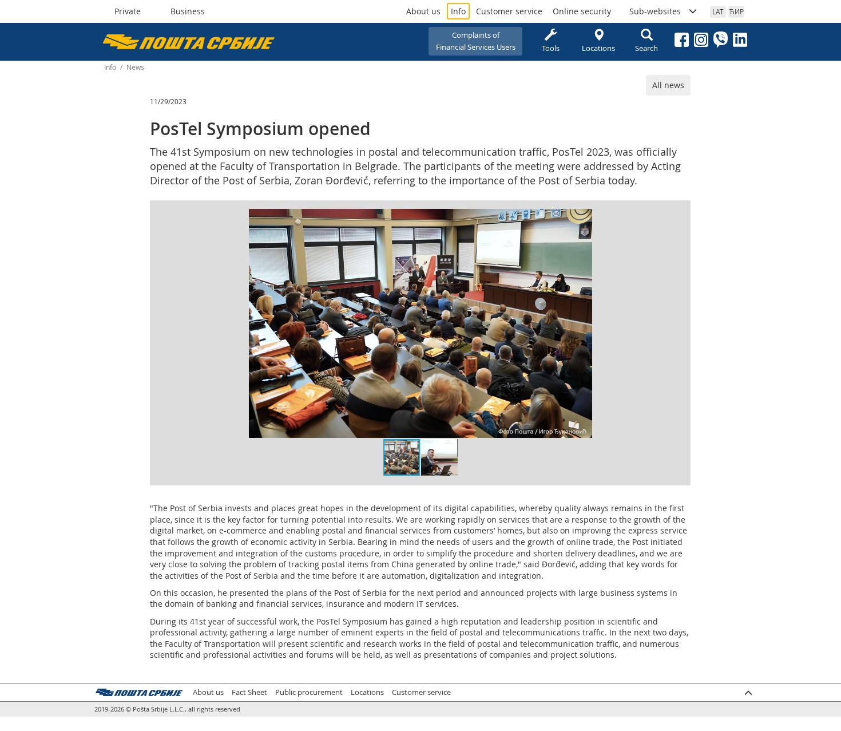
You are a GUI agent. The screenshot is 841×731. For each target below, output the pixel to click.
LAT (718, 11)
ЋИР (736, 11)
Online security (582, 11)
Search (646, 48)
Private (127, 11)
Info (458, 11)
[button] (582, 219)
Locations (598, 48)
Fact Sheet (249, 692)
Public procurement (309, 692)
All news (668, 85)
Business (187, 11)
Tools (551, 48)
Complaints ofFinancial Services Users (475, 41)
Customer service (509, 11)
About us (423, 11)
